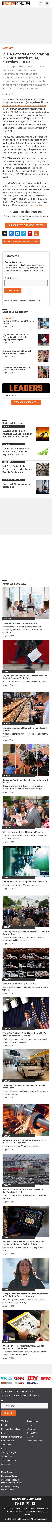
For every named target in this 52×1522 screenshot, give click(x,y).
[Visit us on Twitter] (28, 1503)
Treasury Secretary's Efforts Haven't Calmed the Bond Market (25, 932)
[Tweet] (23, 233)
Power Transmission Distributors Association (24, 105)
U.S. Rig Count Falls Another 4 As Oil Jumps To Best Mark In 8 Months (17, 433)
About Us (7, 1508)
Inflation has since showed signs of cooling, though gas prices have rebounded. (24, 1040)
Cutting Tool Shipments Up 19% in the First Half (24, 882)
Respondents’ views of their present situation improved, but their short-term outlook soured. (22, 787)
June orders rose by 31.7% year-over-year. (20, 885)
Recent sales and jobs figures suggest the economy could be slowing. (25, 1092)
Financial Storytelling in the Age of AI (19, 623)
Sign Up (8, 1413)
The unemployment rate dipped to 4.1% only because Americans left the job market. (25, 1353)
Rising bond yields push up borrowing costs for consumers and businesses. (23, 938)
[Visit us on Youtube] (33, 1503)
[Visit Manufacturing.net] (19, 1383)
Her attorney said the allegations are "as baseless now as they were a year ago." (24, 1301)
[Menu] (47, 3)
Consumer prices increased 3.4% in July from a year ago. (25, 1249)
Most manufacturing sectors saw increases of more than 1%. (25, 988)
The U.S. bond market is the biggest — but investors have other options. (25, 837)
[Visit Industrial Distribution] (6, 1383)
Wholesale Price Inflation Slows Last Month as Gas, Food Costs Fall (24, 1190)
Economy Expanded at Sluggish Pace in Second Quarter (16, 352)
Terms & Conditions (15, 1511)
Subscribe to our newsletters (26, 225)
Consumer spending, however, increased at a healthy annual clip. (25, 735)
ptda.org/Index (35, 205)
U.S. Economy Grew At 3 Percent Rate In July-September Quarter (15, 451)
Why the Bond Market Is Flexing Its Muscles (22, 832)
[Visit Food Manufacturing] (19, 1378)
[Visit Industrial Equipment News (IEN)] (32, 1378)
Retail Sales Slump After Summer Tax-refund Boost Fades (23, 1086)
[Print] (4, 233)
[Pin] (30, 233)
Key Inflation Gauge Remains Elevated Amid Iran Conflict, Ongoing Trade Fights (15, 337)
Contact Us (18, 1508)
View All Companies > (26, 402)
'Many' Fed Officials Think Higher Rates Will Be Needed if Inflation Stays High (24, 1034)
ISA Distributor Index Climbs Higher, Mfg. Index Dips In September (17, 469)
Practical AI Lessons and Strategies (16, 485)
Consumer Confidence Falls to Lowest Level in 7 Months (16, 368)
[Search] (40, 3)
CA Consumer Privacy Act (37, 1511)
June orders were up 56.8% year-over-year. (21, 1146)
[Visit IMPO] (45, 1378)
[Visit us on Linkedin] (22, 1503)
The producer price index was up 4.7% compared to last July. (24, 1196)
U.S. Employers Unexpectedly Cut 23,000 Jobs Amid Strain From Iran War (23, 1347)
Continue (13, 291)
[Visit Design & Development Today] (6, 1378)
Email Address (11, 278)
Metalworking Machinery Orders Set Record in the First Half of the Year (24, 1141)
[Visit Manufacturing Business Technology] (32, 1383)
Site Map (27, 1514)
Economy (8, 48)
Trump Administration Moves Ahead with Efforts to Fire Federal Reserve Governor (25, 1295)
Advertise (30, 1508)
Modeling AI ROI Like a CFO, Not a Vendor (18, 322)
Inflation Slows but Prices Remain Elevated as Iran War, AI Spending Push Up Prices (23, 1243)
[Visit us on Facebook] (17, 1503)
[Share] (11, 233)
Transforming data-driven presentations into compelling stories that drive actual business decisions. (22, 630)
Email (3, 1401)
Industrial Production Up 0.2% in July (19, 983)
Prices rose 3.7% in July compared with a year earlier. (25, 681)
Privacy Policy (42, 1508)
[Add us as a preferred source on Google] (36, 233)
